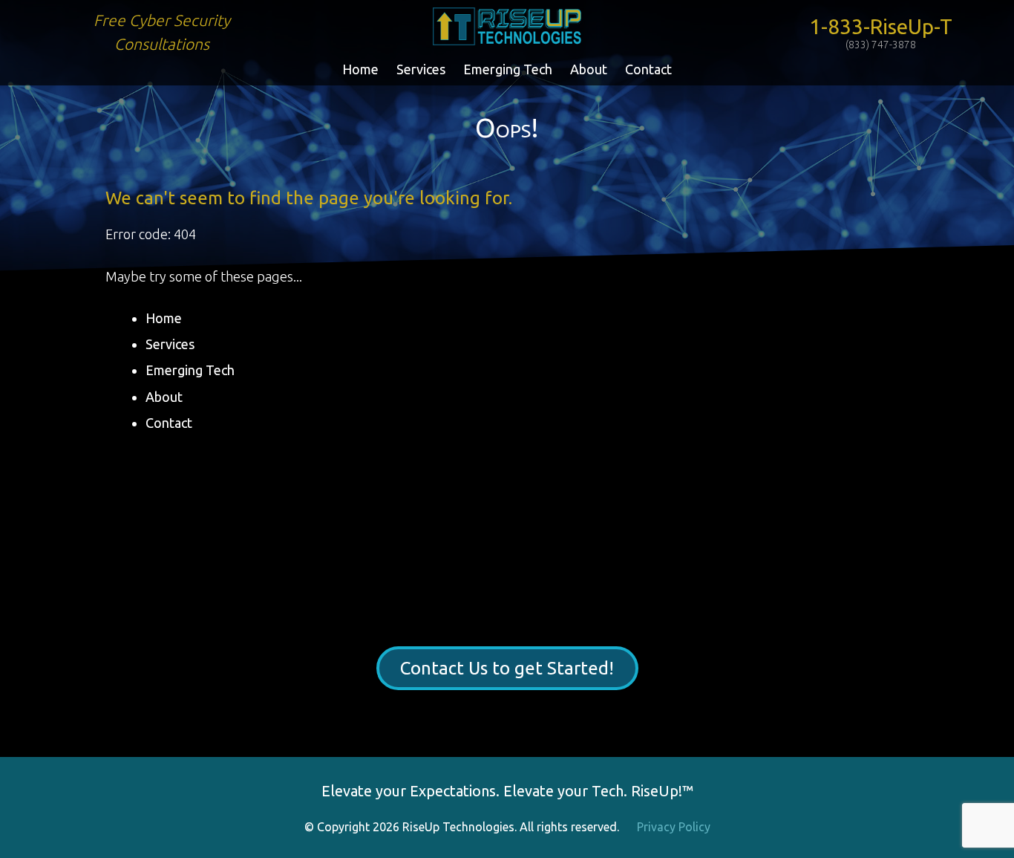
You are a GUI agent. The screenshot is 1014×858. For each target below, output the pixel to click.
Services (420, 69)
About (588, 69)
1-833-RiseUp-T (880, 33)
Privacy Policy (673, 826)
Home (360, 69)
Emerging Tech (507, 69)
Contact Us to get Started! (507, 668)
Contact (648, 69)
